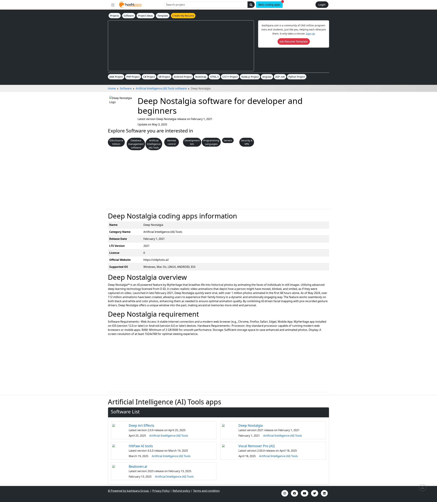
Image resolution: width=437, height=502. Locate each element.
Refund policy (181, 491)
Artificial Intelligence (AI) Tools (168, 435)
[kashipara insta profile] (284, 493)
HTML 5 (214, 76)
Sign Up (310, 33)
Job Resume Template (294, 41)
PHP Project (132, 76)
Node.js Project (250, 76)
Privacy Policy (161, 491)
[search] (251, 4)
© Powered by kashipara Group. (128, 491)
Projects (114, 15)
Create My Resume (183, 15)
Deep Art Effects (141, 425)
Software (129, 15)
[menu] (113, 4)
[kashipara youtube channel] (304, 493)
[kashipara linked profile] (324, 493)
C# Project (149, 76)
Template (162, 15)
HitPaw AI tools (141, 446)
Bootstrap (200, 76)
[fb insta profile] (294, 493)
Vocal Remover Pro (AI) (256, 446)
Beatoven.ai (138, 466)
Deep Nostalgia (250, 425)
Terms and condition (206, 491)
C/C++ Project (230, 76)
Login (322, 4)
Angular (267, 76)
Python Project (296, 76)
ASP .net (280, 76)
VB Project (164, 76)
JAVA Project (116, 76)
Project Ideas (145, 15)
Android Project (183, 76)
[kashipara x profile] (314, 493)
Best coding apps (270, 4)
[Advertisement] (180, 46)
